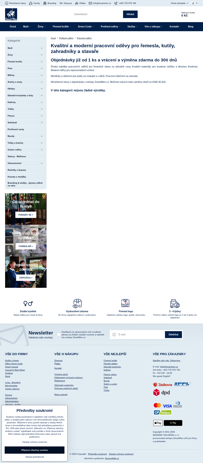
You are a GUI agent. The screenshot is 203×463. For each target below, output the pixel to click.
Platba (57, 363)
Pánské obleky (111, 363)
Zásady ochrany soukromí (121, 454)
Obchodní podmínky (64, 385)
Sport (7, 376)
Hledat (130, 14)
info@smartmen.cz (169, 366)
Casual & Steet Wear (15, 370)
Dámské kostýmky (112, 367)
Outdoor (9, 373)
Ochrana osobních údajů (66, 388)
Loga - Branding (12, 382)
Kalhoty (107, 370)
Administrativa (11, 401)
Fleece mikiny (110, 374)
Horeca (8, 395)
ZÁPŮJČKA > (25, 278)
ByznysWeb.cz (112, 458)
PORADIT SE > (25, 215)
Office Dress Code (14, 363)
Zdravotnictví (11, 398)
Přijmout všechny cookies (34, 450)
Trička (106, 390)
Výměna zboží (61, 374)
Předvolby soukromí (97, 454)
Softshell (108, 377)
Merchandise (11, 385)
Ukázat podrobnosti (34, 457)
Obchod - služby (13, 404)
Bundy (107, 381)
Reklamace (59, 380)
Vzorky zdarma (12, 389)
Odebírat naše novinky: (41, 337)
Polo (106, 387)
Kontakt (58, 368)
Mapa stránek (60, 394)
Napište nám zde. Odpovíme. (167, 360)
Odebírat (173, 334)
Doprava (58, 360)
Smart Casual (11, 367)
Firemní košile (110, 360)
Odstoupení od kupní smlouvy (68, 377)
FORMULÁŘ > (26, 246)
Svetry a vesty (110, 384)
